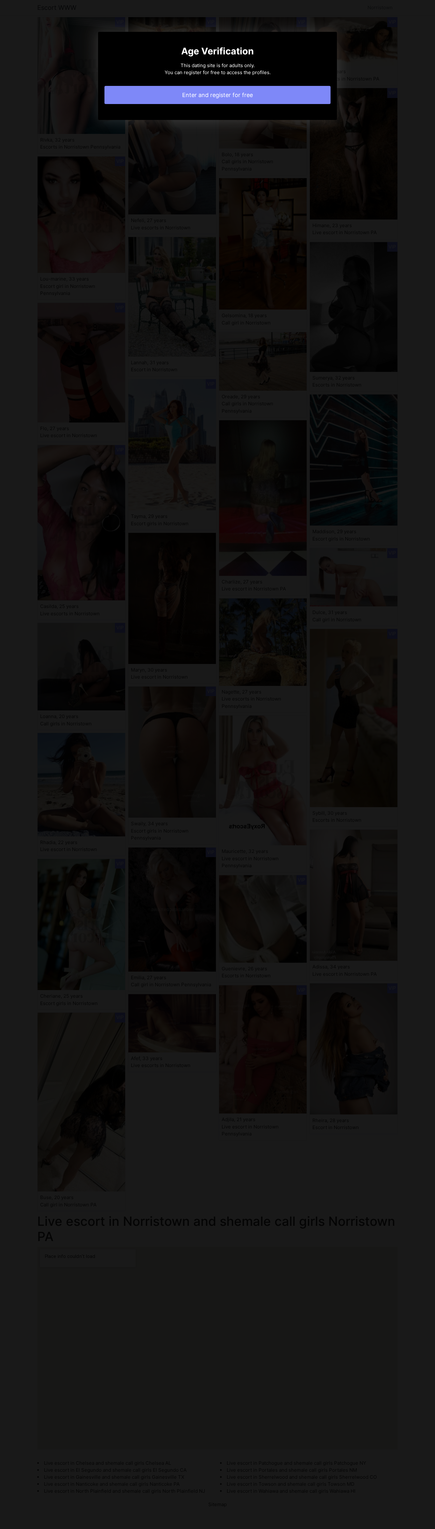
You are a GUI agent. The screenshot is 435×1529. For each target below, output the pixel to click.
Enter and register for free (217, 95)
